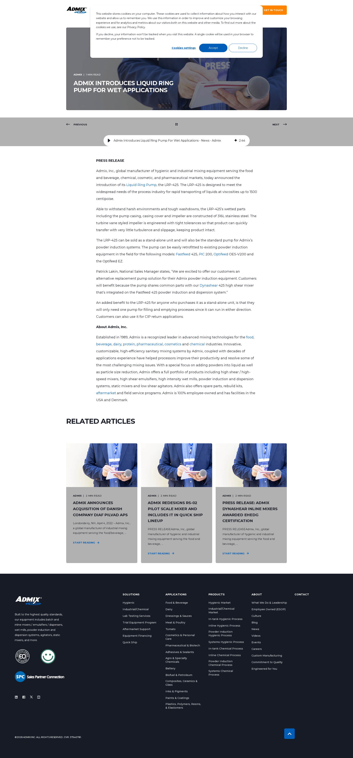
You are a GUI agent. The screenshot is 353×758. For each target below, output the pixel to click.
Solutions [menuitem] (131, 594)
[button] (109, 140)
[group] (177, 140)
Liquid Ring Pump (141, 185)
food (250, 337)
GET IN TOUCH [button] (273, 10)
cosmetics (173, 344)
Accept (213, 48)
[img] (235, 140)
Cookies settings (184, 48)
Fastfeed (183, 254)
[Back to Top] (289, 733)
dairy (117, 344)
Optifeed (221, 254)
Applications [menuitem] (176, 594)
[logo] (28, 600)
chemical (198, 344)
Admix (78, 74)
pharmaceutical (150, 344)
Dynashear (209, 285)
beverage (104, 344)
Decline (243, 48)
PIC (202, 254)
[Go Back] (176, 124)
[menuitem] (128, 603)
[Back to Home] (76, 10)
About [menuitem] (257, 594)
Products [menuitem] (216, 594)
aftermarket (106, 393)
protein (129, 344)
